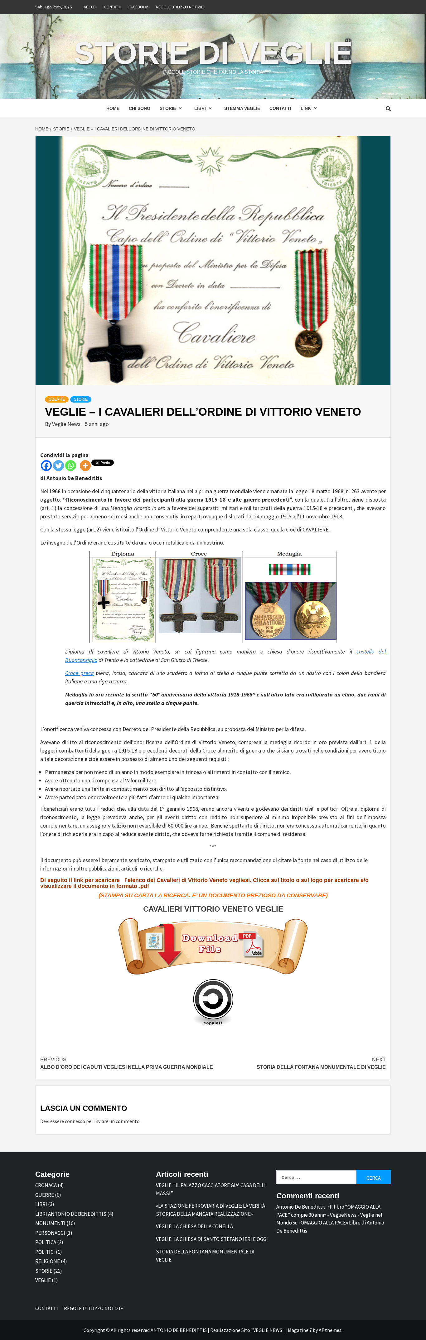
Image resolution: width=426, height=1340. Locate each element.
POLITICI (45, 1251)
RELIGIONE (47, 1261)
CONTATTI (112, 7)
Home (112, 108)
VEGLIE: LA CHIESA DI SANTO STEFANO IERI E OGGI (212, 1239)
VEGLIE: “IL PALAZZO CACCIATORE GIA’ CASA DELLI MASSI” (211, 1189)
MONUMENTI (50, 1223)
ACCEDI (90, 7)
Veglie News (67, 423)
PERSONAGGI (50, 1232)
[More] (85, 465)
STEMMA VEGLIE (242, 108)
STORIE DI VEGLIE (213, 52)
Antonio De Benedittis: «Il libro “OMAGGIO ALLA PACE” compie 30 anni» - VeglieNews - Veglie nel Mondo (329, 1214)
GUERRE (57, 399)
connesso (75, 1121)
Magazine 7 (300, 1330)
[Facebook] (46, 465)
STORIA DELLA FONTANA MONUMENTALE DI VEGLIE (321, 1063)
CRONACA (46, 1185)
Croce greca (79, 673)
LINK (306, 108)
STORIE (168, 108)
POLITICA (45, 1242)
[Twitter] (58, 465)
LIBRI (200, 108)
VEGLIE (43, 1280)
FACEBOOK (138, 7)
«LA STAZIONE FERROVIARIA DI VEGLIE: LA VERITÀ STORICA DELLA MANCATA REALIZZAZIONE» (210, 1209)
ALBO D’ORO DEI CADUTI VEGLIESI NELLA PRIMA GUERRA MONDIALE (126, 1063)
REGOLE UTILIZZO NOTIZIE (179, 7)
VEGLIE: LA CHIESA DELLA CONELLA (194, 1226)
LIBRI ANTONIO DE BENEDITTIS (70, 1213)
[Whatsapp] (70, 465)
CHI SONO (139, 108)
